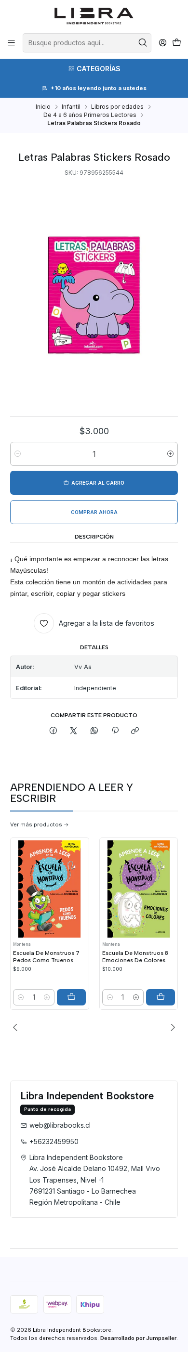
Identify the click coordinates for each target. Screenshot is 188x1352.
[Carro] (176, 43)
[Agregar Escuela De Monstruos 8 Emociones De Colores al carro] (160, 997)
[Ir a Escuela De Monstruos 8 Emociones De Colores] (138, 888)
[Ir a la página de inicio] (94, 16)
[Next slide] (170, 1027)
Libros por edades (117, 107)
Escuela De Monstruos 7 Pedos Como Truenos (46, 957)
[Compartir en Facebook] (53, 731)
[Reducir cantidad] (18, 453)
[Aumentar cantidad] (170, 453)
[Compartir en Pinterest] (114, 731)
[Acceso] (162, 43)
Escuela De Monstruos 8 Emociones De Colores (135, 957)
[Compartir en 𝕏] (74, 731)
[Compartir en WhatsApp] (94, 731)
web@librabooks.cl (60, 1125)
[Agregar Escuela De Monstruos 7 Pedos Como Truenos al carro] (71, 997)
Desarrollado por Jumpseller (138, 1338)
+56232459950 (54, 1141)
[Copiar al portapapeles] (135, 731)
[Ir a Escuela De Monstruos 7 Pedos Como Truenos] (49, 888)
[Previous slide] (17, 1027)
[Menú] (11, 43)
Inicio (43, 107)
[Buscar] (143, 42)
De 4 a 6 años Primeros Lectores (89, 115)
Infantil (71, 107)
